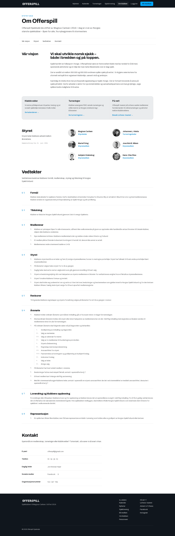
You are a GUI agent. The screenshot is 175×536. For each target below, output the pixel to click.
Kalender (85, 4)
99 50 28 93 (53, 459)
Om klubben (122, 4)
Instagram (144, 513)
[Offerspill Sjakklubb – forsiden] (31, 3)
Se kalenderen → (32, 112)
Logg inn (134, 4)
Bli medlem (146, 4)
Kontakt (58, 41)
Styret (36, 41)
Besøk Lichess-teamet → (122, 115)
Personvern (123, 519)
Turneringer (96, 4)
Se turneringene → (77, 115)
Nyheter (76, 4)
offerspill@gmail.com (56, 451)
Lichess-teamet (146, 503)
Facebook (51, 474)
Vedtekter (47, 41)
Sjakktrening (110, 4)
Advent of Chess (146, 506)
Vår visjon (26, 41)
